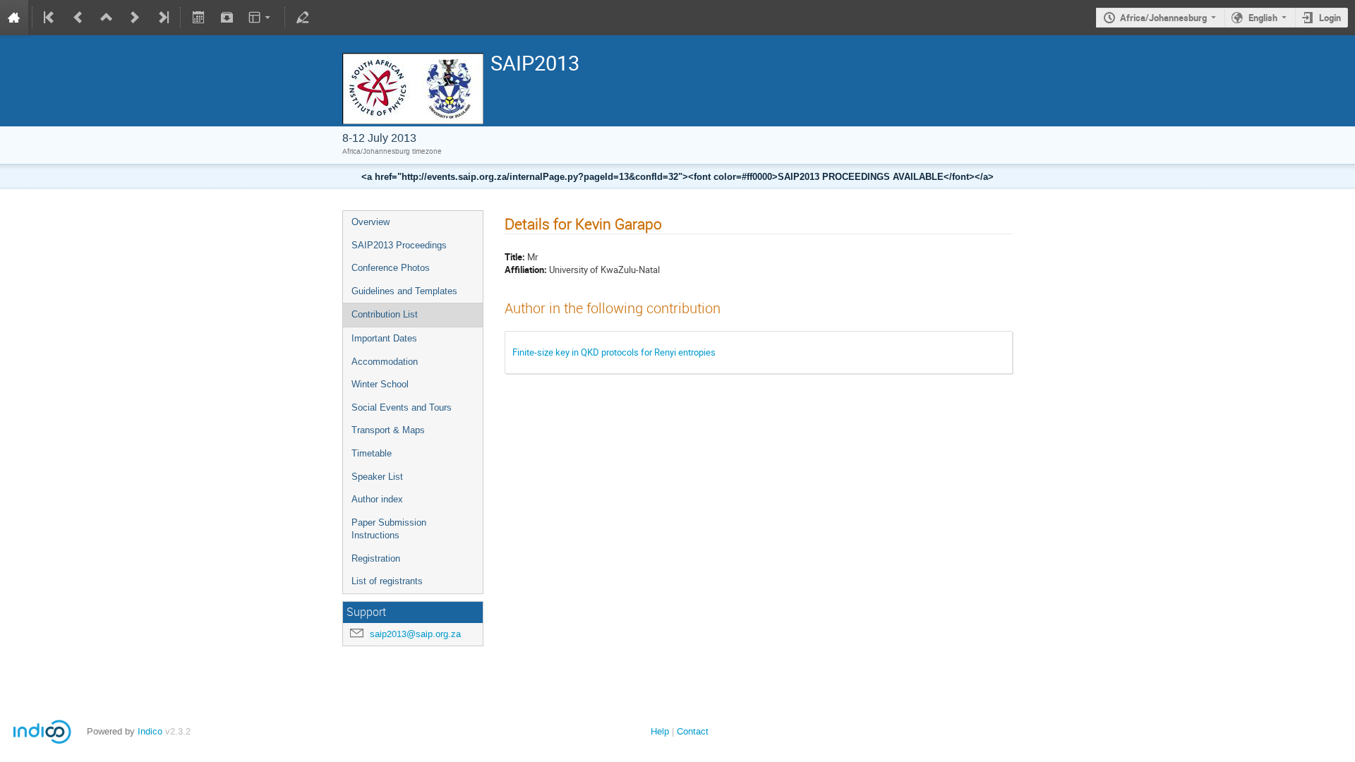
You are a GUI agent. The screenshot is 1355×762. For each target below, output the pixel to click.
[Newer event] (135, 17)
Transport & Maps (388, 430)
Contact (693, 731)
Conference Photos (390, 267)
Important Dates (384, 338)
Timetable (371, 453)
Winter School (380, 384)
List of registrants (387, 581)
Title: (515, 256)
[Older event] (78, 17)
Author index (377, 499)
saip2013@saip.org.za (415, 634)
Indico (150, 731)
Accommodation (384, 361)
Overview (370, 222)
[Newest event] (162, 17)
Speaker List (377, 476)
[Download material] (226, 17)
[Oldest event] (50, 17)
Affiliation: (526, 269)
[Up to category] (106, 17)
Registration (375, 558)
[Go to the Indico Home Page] (14, 17)
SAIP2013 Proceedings (399, 245)
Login (1330, 17)
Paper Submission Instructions (388, 529)
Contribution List (384, 314)
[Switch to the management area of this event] (303, 17)
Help (660, 731)
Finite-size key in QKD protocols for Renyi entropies (614, 352)
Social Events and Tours (401, 407)
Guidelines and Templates (404, 291)
